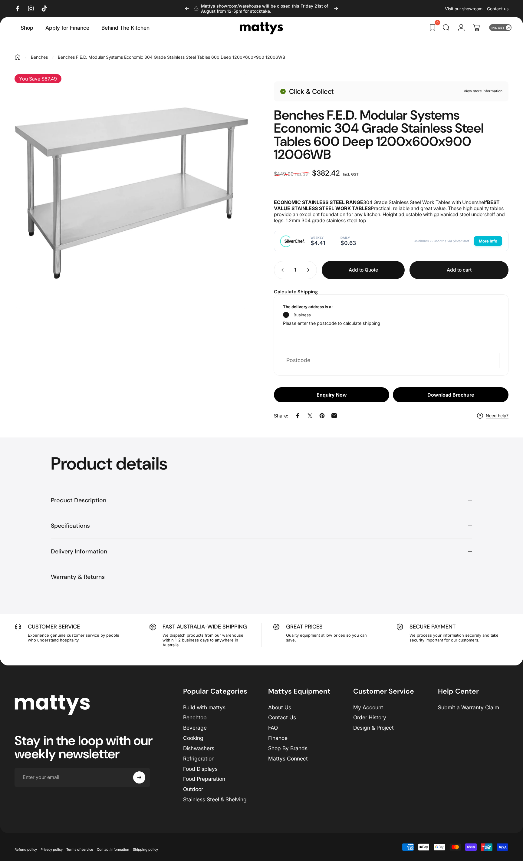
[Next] (336, 8)
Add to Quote (363, 270)
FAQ (273, 727)
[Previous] (187, 8)
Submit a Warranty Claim (468, 707)
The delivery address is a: (308, 306)
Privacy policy (52, 849)
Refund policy (26, 849)
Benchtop (195, 717)
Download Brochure (450, 395)
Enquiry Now (332, 395)
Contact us (497, 8)
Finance (278, 738)
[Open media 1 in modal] (132, 191)
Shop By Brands (288, 748)
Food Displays (200, 769)
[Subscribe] (139, 777)
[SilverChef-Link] (292, 241)
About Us (279, 707)
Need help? (497, 415)
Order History (369, 717)
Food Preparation (204, 779)
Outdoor (193, 789)
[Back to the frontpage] (18, 57)
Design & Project (373, 727)
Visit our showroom (463, 8)
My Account (368, 707)
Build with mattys (204, 707)
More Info (488, 241)
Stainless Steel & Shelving (215, 799)
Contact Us (282, 717)
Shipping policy (145, 849)
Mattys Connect (288, 758)
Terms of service (79, 849)
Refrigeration (199, 758)
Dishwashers (198, 748)
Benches (39, 57)
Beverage (195, 727)
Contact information (113, 849)
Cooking (193, 738)
